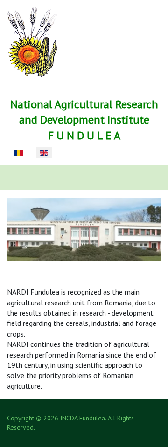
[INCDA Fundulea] (32, 41)
